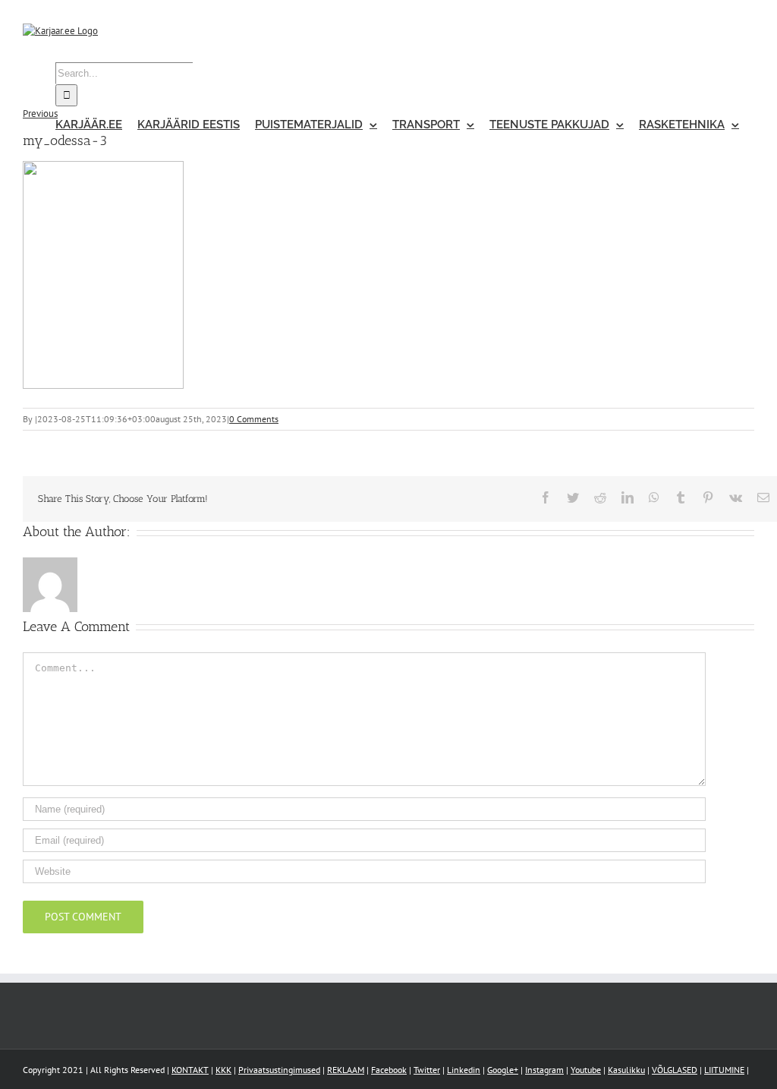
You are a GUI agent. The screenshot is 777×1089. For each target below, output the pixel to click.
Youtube (586, 1069)
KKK (223, 1069)
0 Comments (253, 419)
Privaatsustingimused (279, 1069)
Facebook (389, 1069)
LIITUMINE (724, 1069)
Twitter (427, 1069)
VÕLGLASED (674, 1069)
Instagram (544, 1069)
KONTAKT (190, 1069)
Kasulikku (626, 1069)
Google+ (502, 1069)
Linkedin (463, 1069)
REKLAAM (345, 1069)
